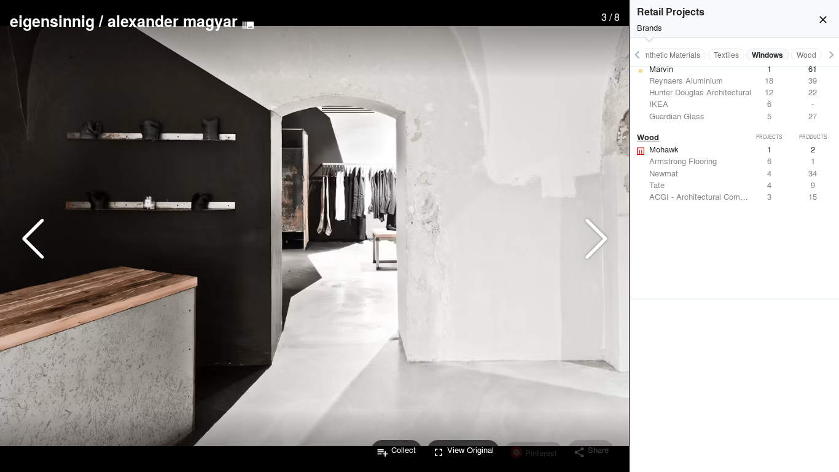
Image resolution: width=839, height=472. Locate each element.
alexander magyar (172, 21)
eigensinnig (52, 21)
